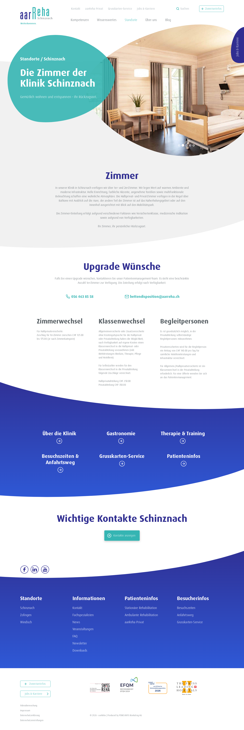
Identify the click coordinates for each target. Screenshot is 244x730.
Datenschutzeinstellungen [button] (31, 720)
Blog (168, 20)
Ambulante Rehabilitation (141, 615)
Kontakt (75, 9)
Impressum (25, 710)
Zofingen (25, 615)
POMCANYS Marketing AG (130, 715)
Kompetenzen (80, 20)
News (76, 622)
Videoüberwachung (28, 705)
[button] (179, 145)
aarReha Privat (94, 9)
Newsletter (80, 643)
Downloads (80, 650)
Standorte (131, 20)
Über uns (151, 20)
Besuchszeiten (186, 608)
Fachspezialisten (83, 615)
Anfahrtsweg (185, 615)
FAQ (75, 636)
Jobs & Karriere (146, 9)
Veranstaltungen (83, 629)
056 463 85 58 (82, 296)
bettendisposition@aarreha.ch (155, 296)
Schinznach (54, 59)
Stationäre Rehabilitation (141, 608)
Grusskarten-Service (120, 9)
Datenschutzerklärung (30, 715)
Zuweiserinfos (213, 9)
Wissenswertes (106, 20)
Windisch (26, 622)
